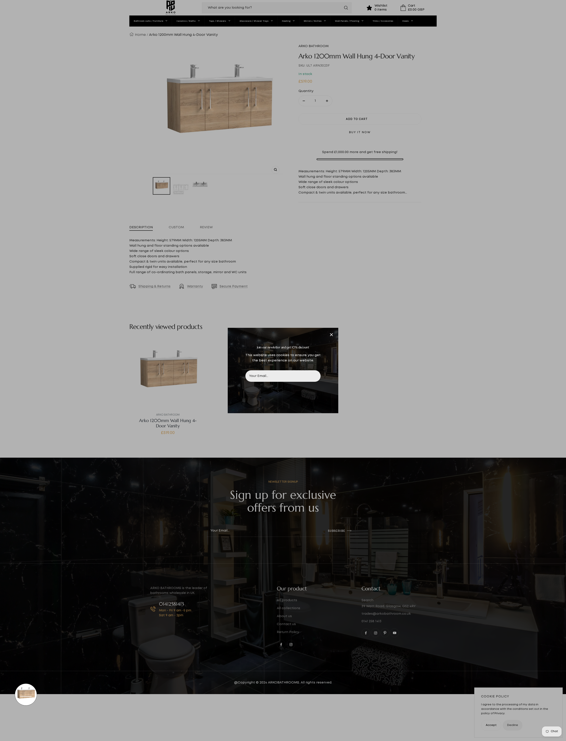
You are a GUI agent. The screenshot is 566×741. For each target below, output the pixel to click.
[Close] (331, 334)
